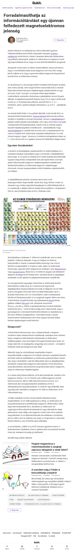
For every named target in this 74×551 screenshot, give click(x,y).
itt (14, 432)
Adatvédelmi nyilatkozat (31, 533)
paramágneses (18, 272)
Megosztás (60, 40)
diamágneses (60, 269)
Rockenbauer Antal (21, 38)
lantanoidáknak (14, 130)
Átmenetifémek (39, 116)
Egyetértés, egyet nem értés (23, 8)
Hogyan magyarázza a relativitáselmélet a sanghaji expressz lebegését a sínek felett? (49, 446)
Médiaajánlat (56, 533)
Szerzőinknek (42, 536)
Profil (67, 549)
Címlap (22, 549)
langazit (25, 303)
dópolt (51, 300)
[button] (17, 495)
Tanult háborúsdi (39, 8)
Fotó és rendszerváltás (54, 8)
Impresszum (7, 533)
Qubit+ (52, 549)
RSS (34, 536)
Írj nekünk (52, 536)
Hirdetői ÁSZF (66, 533)
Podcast (37, 549)
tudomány (19, 42)
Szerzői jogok (17, 533)
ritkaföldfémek (57, 119)
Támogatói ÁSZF (26, 536)
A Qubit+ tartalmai (7, 8)
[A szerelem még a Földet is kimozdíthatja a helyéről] (16, 479)
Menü (7, 549)
